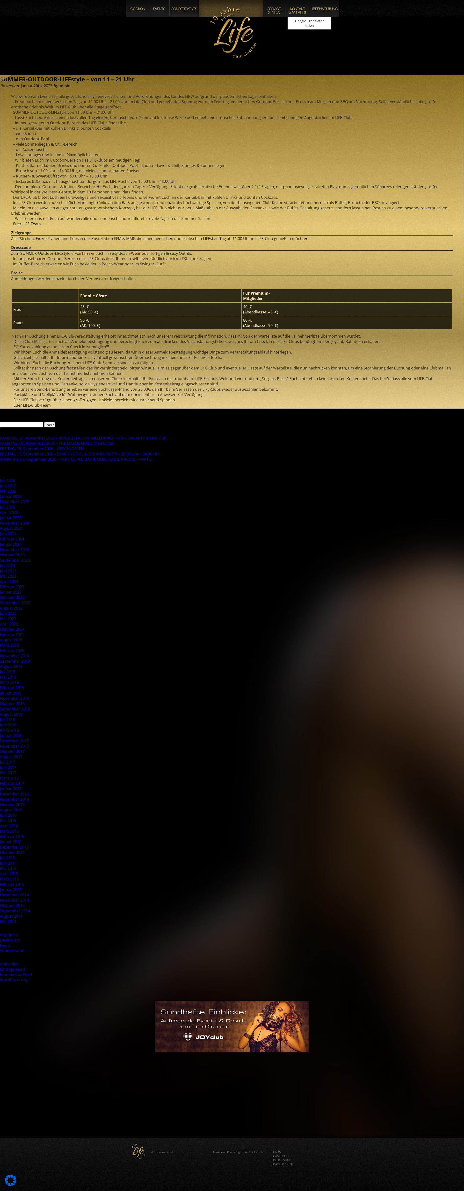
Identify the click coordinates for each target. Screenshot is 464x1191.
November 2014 (14, 900)
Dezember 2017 (14, 741)
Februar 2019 (12, 687)
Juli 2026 (7, 480)
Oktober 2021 (12, 629)
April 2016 (9, 826)
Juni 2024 (8, 533)
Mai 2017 (8, 772)
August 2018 (11, 714)
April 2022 (9, 624)
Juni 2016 (8, 815)
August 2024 (11, 528)
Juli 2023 (7, 565)
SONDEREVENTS (184, 8)
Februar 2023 (12, 586)
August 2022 (11, 608)
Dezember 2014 (14, 895)
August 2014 (11, 916)
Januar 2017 (11, 788)
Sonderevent (11, 950)
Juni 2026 (8, 486)
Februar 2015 (12, 884)
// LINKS (275, 1152)
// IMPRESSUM (280, 1160)
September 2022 (15, 602)
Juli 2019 (7, 671)
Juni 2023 (8, 571)
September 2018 (15, 709)
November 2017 (14, 746)
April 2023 (9, 581)
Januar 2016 (11, 841)
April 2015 (9, 873)
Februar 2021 (12, 634)
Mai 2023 (8, 576)
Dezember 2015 (14, 847)
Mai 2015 (8, 868)
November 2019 (14, 656)
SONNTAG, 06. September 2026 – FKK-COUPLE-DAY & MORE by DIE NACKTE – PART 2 (76, 459)
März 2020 (9, 645)
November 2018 (14, 698)
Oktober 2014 (12, 905)
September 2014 (15, 911)
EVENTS (159, 8)
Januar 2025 (11, 517)
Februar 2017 (12, 783)
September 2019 (15, 661)
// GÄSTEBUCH (280, 1156)
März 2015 (9, 879)
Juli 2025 (7, 507)
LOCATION (138, 8)
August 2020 (11, 640)
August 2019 (11, 666)
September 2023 (15, 560)
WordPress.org (14, 980)
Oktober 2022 (12, 597)
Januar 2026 (11, 496)
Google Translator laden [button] (309, 23)
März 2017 (9, 778)
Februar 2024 (12, 539)
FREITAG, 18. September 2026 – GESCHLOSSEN (42, 448)
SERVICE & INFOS (274, 8)
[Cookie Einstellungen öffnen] (10, 1184)
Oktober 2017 (12, 751)
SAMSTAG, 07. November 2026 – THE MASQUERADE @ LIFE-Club (57, 443)
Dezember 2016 (14, 794)
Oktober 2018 (12, 703)
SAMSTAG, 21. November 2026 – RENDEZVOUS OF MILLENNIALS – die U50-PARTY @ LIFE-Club (83, 438)
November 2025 (14, 501)
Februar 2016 (12, 836)
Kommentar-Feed (16, 974)
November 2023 (14, 549)
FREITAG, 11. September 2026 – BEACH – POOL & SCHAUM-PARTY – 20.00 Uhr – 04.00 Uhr (80, 454)
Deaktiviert (10, 940)
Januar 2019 (11, 693)
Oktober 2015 (12, 852)
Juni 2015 (8, 863)
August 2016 (11, 810)
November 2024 (14, 523)
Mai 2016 (8, 820)
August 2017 (11, 756)
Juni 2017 (8, 767)
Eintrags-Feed (12, 969)
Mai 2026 (8, 491)
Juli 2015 (7, 857)
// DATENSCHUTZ (282, 1164)
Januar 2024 (11, 544)
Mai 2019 (8, 677)
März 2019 (9, 682)
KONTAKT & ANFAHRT (297, 8)
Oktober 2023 (12, 555)
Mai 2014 (8, 921)
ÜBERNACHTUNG (324, 8)
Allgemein (9, 934)
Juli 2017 (7, 762)
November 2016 (14, 799)
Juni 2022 (8, 613)
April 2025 (9, 512)
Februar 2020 (12, 650)
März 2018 (9, 730)
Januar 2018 (11, 735)
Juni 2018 (8, 725)
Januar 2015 (11, 889)
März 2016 (9, 831)
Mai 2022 (8, 618)
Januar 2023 (11, 592)
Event (5, 945)
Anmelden (9, 964)
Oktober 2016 (12, 804)
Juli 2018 (7, 719)
